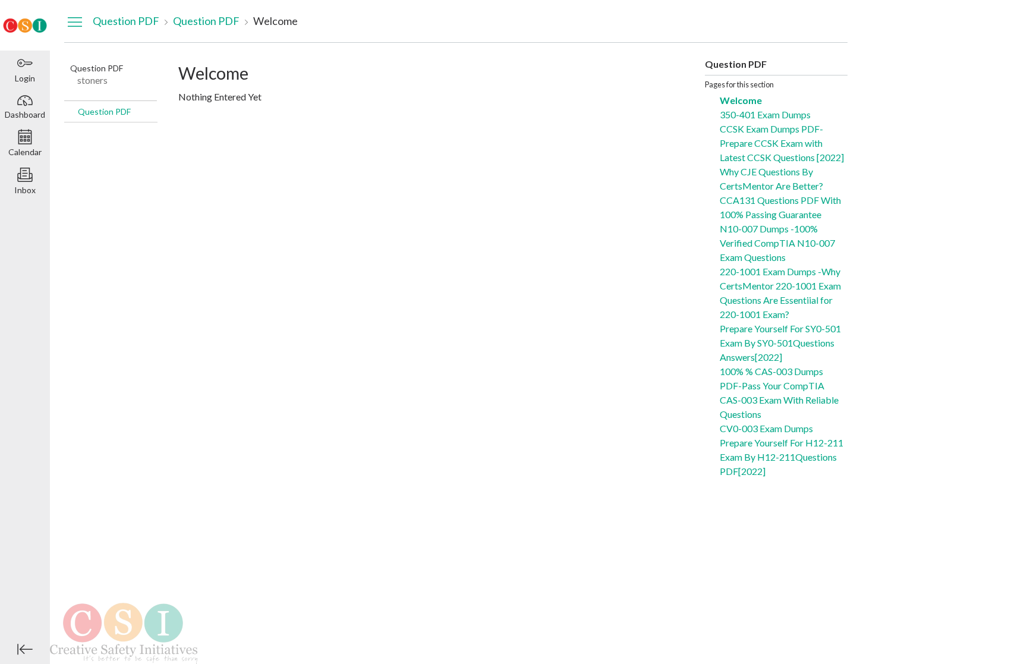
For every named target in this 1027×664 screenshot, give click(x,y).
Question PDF (104, 111)
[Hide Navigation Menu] (75, 21)
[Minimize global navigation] (25, 649)
